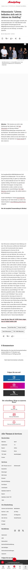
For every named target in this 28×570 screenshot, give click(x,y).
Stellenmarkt (17, 465)
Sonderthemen (17, 517)
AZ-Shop (16, 511)
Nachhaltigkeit (17, 454)
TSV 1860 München (18, 331)
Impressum (4, 535)
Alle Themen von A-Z (6, 465)
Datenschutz (4, 541)
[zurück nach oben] (14, 559)
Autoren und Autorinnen (7, 508)
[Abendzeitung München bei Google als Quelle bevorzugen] (20, 38)
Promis (3, 457)
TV (14, 444)
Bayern (3, 448)
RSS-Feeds (4, 475)
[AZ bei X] (23, 530)
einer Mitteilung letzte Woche (18, 202)
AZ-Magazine (17, 514)
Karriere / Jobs (5, 511)
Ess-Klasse (4, 484)
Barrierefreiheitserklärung (7, 544)
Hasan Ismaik (20, 139)
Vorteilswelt (4, 487)
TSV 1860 (3, 454)
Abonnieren (4, 514)
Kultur (15, 448)
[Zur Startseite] (14, 3)
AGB (2, 538)
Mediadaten (17, 508)
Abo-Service (4, 517)
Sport (15, 441)
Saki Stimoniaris (6, 331)
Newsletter (4, 468)
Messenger (4, 472)
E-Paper (3, 521)
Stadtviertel (4, 444)
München (3, 441)
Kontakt (3, 524)
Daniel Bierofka (21, 197)
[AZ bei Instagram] (19, 530)
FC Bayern (3, 451)
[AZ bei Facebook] (15, 530)
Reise (15, 451)
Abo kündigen (4, 547)
